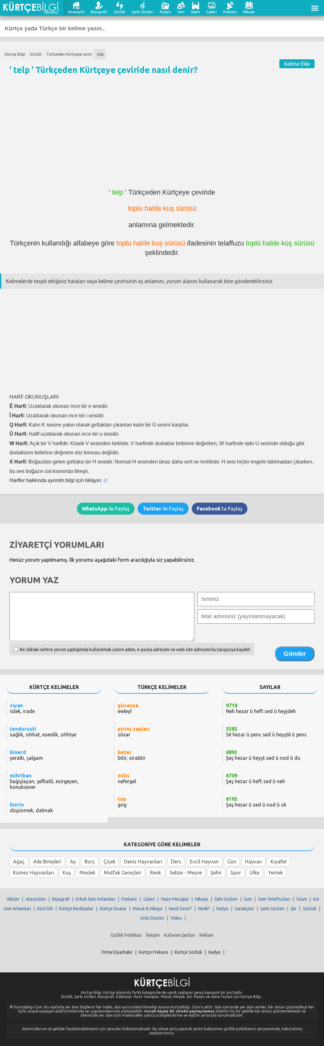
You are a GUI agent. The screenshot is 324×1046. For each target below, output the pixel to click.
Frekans (230, 12)
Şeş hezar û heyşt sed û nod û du (263, 755)
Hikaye (249, 12)
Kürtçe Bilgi (15, 54)
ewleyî (128, 708)
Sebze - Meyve (186, 872)
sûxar (134, 731)
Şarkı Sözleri (142, 12)
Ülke (254, 872)
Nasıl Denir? (180, 908)
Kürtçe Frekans (153, 952)
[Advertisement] (162, 134)
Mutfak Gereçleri (122, 872)
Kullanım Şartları (179, 935)
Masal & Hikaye (148, 908)
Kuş (67, 872)
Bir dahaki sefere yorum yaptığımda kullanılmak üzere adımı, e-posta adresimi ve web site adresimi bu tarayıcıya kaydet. (135, 649)
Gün (231, 861)
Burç (89, 861)
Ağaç (19, 861)
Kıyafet (279, 861)
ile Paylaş (105, 508)
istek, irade (22, 708)
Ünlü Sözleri (152, 918)
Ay (73, 861)
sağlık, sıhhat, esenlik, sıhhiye (43, 731)
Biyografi (99, 12)
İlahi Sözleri (226, 899)
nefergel (127, 778)
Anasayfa (76, 12)
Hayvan (253, 861)
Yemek (275, 872)
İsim (181, 12)
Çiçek (109, 861)
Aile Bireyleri (47, 861)
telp (100, 54)
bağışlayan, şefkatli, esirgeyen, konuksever (44, 781)
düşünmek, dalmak (31, 807)
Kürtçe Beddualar (76, 908)
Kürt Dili (45, 908)
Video (176, 918)
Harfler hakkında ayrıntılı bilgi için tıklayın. (55, 480)
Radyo (165, 12)
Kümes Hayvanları (33, 872)
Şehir (216, 872)
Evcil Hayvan (204, 861)
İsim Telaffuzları (274, 899)
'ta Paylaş (219, 508)
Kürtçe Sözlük (188, 952)
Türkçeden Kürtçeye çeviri (69, 54)
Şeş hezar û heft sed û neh (255, 778)
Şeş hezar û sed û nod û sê (256, 801)
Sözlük (119, 12)
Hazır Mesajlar (175, 899)
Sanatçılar (244, 908)
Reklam (206, 935)
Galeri (211, 12)
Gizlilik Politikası (126, 935)
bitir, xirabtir (132, 755)
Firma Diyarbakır (117, 952)
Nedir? (204, 908)
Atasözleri (36, 899)
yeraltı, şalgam (26, 755)
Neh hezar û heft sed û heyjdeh (261, 708)
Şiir (293, 908)
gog (122, 801)
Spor (235, 872)
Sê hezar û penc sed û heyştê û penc (266, 731)
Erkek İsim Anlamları (95, 899)
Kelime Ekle (297, 64)
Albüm (13, 899)
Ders (176, 861)
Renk (155, 872)
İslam (195, 12)
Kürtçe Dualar (113, 908)
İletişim (153, 935)
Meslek (87, 872)
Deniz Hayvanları (143, 861)
